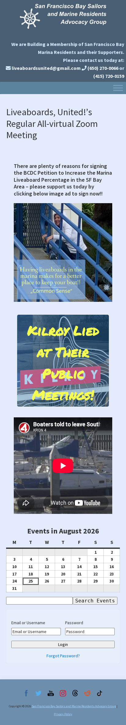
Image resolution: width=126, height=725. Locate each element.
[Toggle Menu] (118, 88)
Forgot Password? (63, 656)
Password (74, 622)
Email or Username (28, 622)
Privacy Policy (63, 714)
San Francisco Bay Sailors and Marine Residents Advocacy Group (63, 19)
